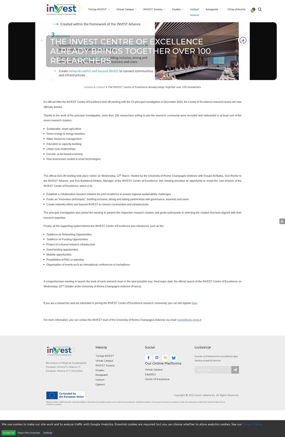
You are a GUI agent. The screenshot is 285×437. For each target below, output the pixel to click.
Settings (48, 432)
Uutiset (194, 9)
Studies (176, 9)
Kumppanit (212, 9)
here (194, 303)
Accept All (8, 432)
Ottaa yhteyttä (236, 9)
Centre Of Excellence (157, 379)
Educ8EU (150, 374)
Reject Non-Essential (29, 432)
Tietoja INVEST (97, 9)
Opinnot (100, 384)
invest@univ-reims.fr (190, 320)
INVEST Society (152, 9)
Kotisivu (89, 87)
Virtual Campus (125, 9)
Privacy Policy (252, 424)
